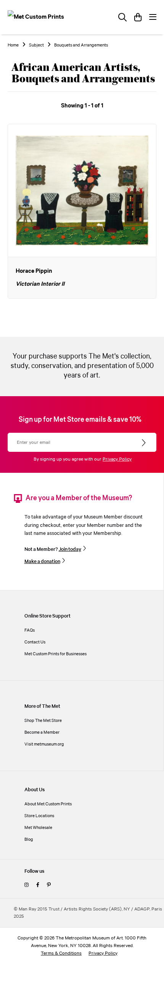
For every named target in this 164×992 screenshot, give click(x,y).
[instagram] (26, 885)
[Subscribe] (144, 443)
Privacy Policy (117, 459)
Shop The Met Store (43, 720)
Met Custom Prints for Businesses (55, 654)
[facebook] (37, 885)
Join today (70, 549)
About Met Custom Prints (48, 804)
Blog (28, 839)
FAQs (29, 630)
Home (13, 45)
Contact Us (34, 642)
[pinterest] (48, 885)
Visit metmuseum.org (44, 744)
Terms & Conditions (61, 953)
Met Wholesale (38, 827)
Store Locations (39, 816)
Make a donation (42, 561)
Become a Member (41, 732)
